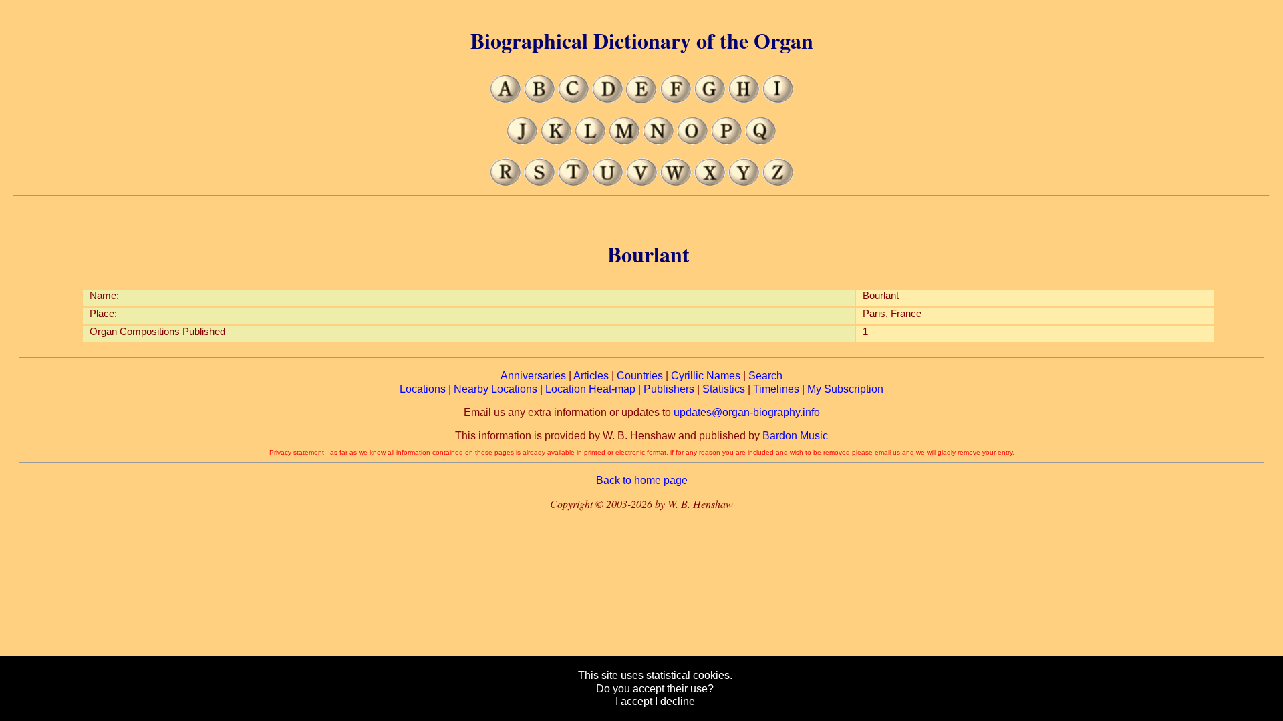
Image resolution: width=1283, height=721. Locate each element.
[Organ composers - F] (676, 99)
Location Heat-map (590, 389)
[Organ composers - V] (642, 182)
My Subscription (845, 389)
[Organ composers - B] (539, 99)
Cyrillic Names (705, 375)
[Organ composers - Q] (760, 141)
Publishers (669, 389)
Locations (423, 389)
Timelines (776, 389)
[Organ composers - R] (505, 182)
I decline (675, 701)
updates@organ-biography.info (747, 412)
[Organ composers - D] (607, 99)
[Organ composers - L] (590, 141)
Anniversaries (533, 375)
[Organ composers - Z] (778, 182)
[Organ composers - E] (642, 99)
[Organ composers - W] (676, 182)
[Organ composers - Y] (744, 182)
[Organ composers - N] (658, 141)
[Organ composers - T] (573, 182)
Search (765, 375)
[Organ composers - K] (556, 141)
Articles (591, 375)
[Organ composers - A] (505, 99)
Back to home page (642, 480)
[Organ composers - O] (692, 141)
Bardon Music (795, 435)
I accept (633, 701)
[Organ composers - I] (778, 99)
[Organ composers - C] (573, 99)
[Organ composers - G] (710, 99)
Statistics (723, 389)
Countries (640, 375)
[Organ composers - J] (522, 141)
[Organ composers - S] (539, 182)
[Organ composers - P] (726, 141)
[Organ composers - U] (607, 182)
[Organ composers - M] (624, 141)
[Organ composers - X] (710, 182)
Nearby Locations (495, 389)
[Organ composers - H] (744, 99)
